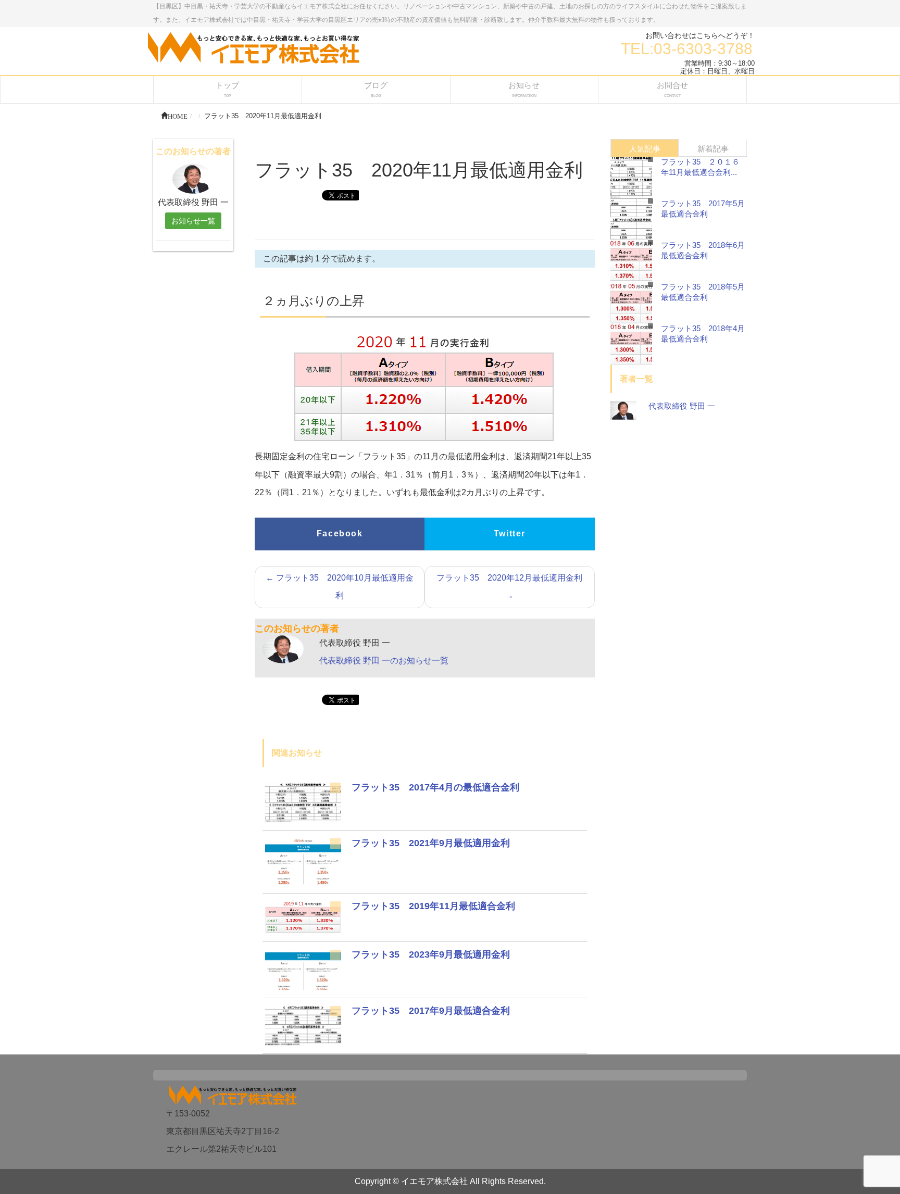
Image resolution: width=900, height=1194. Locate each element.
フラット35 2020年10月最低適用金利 (340, 586)
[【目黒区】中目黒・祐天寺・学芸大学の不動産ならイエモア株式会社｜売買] (253, 47)
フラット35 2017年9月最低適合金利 (431, 1011)
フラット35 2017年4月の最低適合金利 (435, 787)
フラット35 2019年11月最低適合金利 (433, 906)
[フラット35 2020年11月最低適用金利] (303, 801)
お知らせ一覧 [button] (193, 221)
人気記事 (644, 148)
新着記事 (713, 148)
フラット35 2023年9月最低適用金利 (431, 954)
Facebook (340, 533)
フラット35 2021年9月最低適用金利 (431, 843)
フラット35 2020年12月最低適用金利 (509, 586)
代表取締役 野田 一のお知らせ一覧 (383, 660)
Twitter (510, 533)
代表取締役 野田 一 (681, 405)
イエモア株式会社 (434, 1181)
